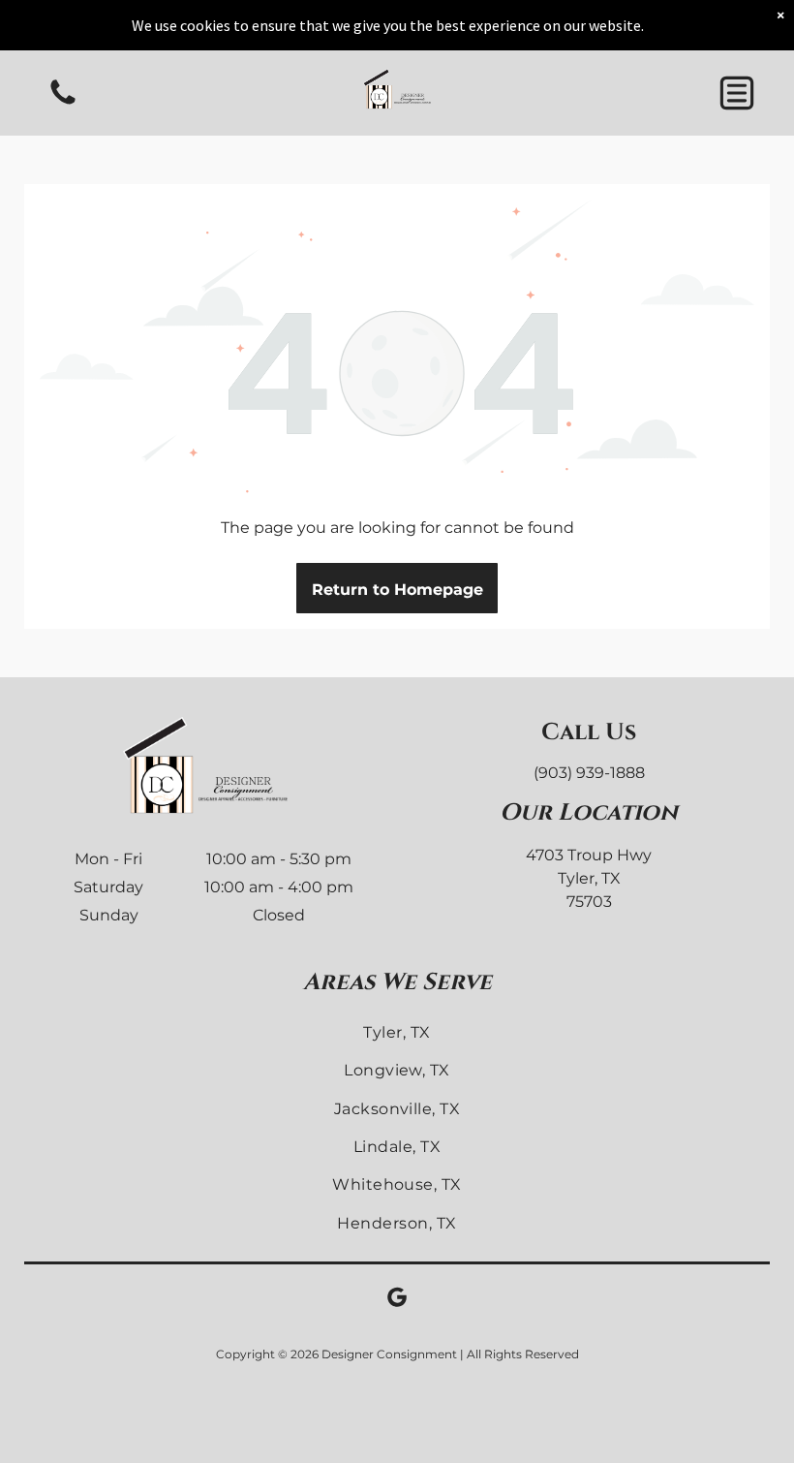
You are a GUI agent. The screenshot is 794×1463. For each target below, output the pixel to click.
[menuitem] (397, 1032)
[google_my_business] (397, 1300)
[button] (737, 93)
